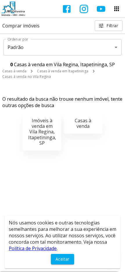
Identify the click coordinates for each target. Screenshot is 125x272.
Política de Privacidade (33, 248)
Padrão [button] (16, 47)
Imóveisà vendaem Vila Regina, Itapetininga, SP (42, 131)
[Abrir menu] (117, 9)
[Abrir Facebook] (67, 9)
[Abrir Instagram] (84, 9)
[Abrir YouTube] (101, 9)
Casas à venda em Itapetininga (62, 71)
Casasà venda (83, 123)
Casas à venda (14, 71)
